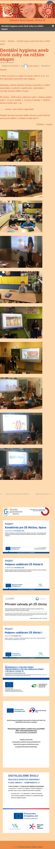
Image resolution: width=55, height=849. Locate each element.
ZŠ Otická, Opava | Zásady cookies (30, 847)
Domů (3, 41)
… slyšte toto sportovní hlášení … (17, 494)
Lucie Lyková (33, 66)
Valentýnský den (42, 494)
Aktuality (11, 41)
